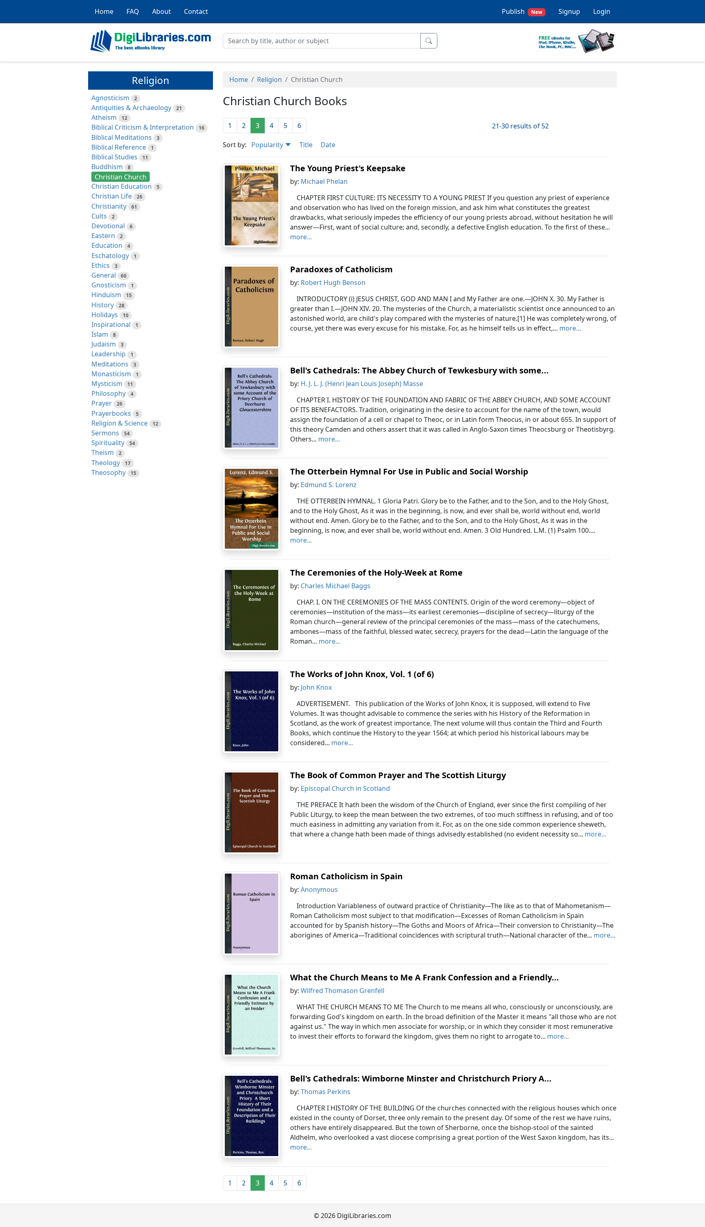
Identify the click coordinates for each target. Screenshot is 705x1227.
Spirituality (107, 442)
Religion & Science (119, 423)
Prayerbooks (111, 413)
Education (106, 245)
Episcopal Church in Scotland (345, 788)
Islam (99, 334)
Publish (522, 11)
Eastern (103, 235)
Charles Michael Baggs (335, 585)
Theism (102, 452)
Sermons (105, 432)
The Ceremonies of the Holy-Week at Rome (376, 572)
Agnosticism (110, 97)
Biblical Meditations (121, 137)
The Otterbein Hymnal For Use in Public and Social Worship (409, 471)
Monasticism (111, 373)
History (102, 304)
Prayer (101, 403)
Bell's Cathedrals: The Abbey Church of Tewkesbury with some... (419, 370)
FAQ (132, 11)
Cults (99, 216)
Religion (269, 79)
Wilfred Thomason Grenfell (342, 990)
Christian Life (111, 196)
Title (306, 144)
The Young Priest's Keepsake (348, 168)
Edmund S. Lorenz (329, 484)
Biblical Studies (114, 156)
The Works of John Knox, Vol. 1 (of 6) (362, 674)
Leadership (108, 353)
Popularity (268, 144)
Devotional (108, 225)
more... (301, 236)
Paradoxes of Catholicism (341, 269)
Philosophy (108, 393)
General (103, 275)
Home (104, 11)
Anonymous (319, 889)
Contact (196, 11)
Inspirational (111, 324)
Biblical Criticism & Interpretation (142, 127)
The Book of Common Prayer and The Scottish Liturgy (398, 775)
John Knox (316, 687)
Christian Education (121, 186)
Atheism (104, 117)
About (161, 11)
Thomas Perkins (325, 1091)
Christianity (108, 206)
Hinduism (106, 294)
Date (328, 144)
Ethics (100, 265)
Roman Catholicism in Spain (346, 876)
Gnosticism (108, 284)
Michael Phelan (324, 181)
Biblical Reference (118, 147)
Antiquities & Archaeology (131, 107)
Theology (105, 462)
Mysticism (106, 383)
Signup (569, 11)
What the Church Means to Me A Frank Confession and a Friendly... (424, 977)
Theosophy (108, 472)
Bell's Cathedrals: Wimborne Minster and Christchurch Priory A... (421, 1078)
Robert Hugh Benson (333, 282)
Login (601, 11)
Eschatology (110, 255)
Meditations (110, 364)
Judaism (103, 344)
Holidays (104, 314)
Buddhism (107, 166)
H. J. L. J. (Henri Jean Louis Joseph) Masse (362, 383)
